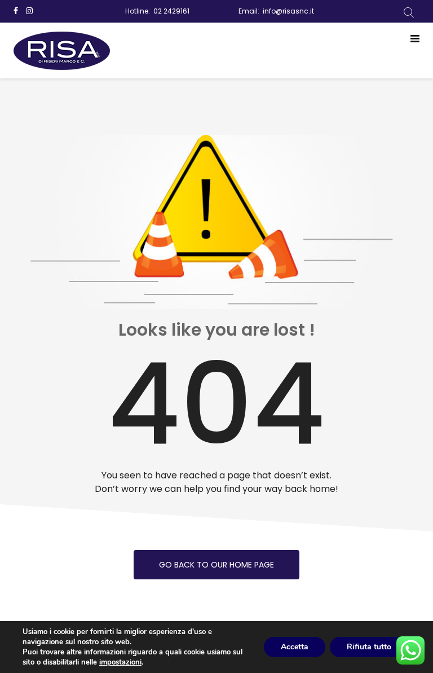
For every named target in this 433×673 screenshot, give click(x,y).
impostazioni (120, 662)
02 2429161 (171, 11)
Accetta (294, 646)
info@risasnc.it (288, 11)
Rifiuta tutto (369, 646)
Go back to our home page (216, 564)
